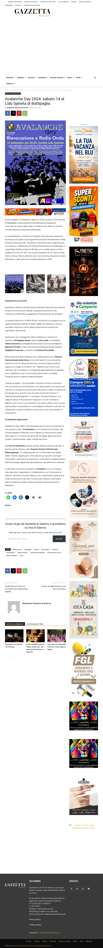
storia (21, 555)
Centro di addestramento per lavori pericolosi (54, 587)
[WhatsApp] (24, 113)
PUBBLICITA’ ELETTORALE (32, 5)
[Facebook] (7, 113)
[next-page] (10, 657)
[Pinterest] (19, 113)
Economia (42, 77)
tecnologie (37, 946)
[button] (95, 77)
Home (7, 90)
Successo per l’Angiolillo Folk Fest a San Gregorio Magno (56, 646)
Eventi (69, 77)
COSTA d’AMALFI (63, 2)
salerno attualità (11, 555)
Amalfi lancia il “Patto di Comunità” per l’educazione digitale (16, 589)
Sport (78, 77)
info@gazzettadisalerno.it (49, 932)
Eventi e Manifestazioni (20, 90)
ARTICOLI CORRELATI (15, 624)
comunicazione (27, 946)
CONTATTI (18, 5)
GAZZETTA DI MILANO (15, 2)
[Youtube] (89, 889)
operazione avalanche (37, 552)
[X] (13, 113)
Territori (9, 77)
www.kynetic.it (47, 946)
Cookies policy (35, 924)
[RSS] (77, 889)
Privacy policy (34, 919)
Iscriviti (59, 538)
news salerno (10, 552)
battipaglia (27, 549)
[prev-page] (6, 657)
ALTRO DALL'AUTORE (35, 624)
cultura (36, 549)
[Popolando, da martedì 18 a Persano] (14, 635)
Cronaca (20, 77)
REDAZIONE (9, 5)
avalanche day (17, 549)
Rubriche (9, 84)
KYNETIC (73, 2)
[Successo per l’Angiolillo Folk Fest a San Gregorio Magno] (56, 635)
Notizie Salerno (23, 552)
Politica (31, 77)
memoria (55, 549)
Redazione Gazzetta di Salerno (17, 107)
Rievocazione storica (54, 552)
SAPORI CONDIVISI (85, 2)
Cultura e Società (56, 77)
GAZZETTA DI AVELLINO (48, 2)
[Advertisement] (38, 26)
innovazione (17, 946)
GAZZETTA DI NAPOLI (31, 2)
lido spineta (45, 549)
